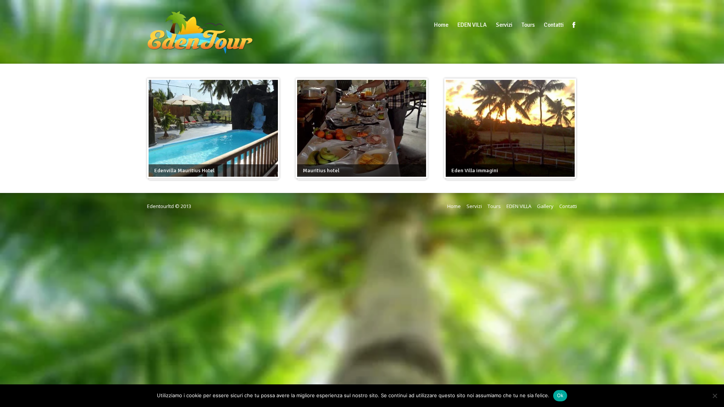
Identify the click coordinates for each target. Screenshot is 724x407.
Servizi (504, 25)
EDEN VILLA (472, 25)
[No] (714, 395)
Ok (560, 395)
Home (441, 25)
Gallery (545, 206)
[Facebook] (574, 25)
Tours (528, 25)
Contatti (554, 25)
